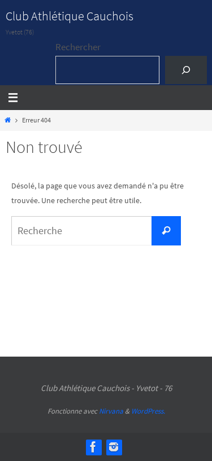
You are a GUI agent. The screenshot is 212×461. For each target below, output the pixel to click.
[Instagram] (113, 447)
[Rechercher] (185, 70)
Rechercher (78, 47)
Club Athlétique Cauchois (69, 16)
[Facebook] (93, 447)
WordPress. (148, 411)
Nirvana (111, 411)
